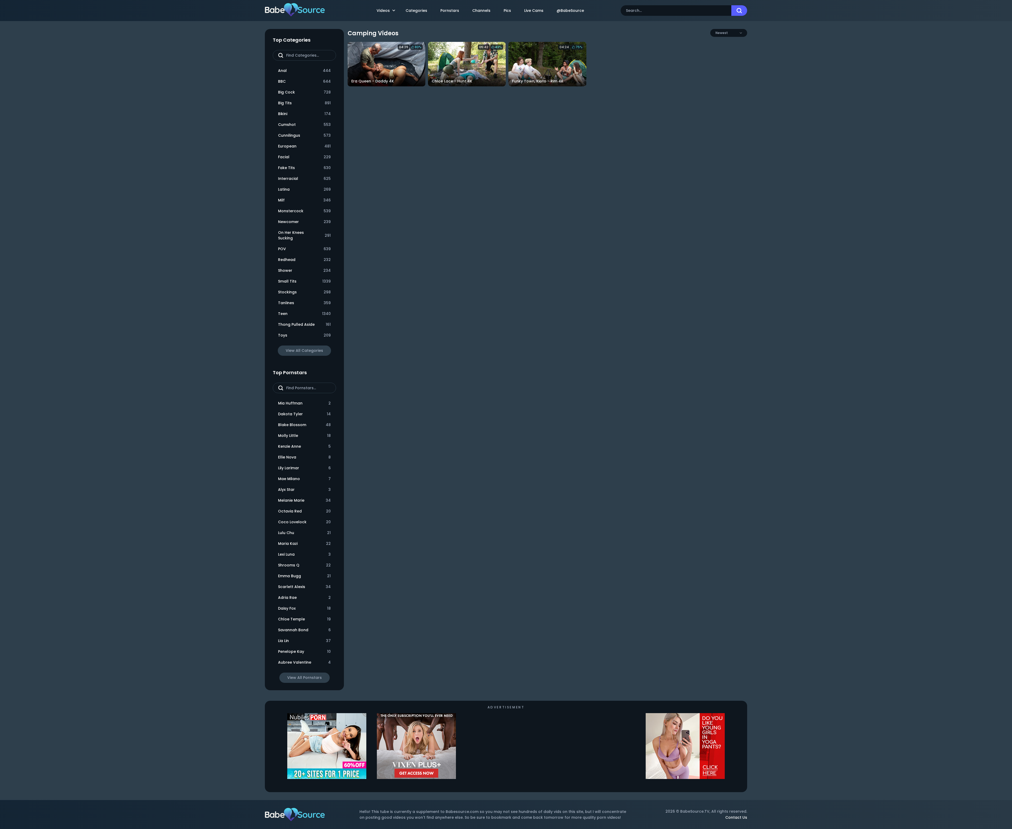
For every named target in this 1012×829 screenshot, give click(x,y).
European (304, 146)
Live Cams (533, 10)
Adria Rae (304, 597)
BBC (304, 81)
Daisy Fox (304, 608)
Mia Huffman (304, 403)
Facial (304, 157)
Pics (507, 10)
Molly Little (304, 435)
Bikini (304, 113)
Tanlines (304, 302)
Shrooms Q (304, 565)
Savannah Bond (304, 630)
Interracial (304, 178)
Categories (416, 10)
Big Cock (304, 92)
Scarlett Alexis (304, 586)
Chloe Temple (304, 619)
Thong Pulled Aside (304, 324)
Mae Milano (304, 478)
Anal (304, 70)
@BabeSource (570, 10)
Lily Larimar (304, 468)
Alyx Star (304, 489)
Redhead (304, 259)
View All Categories (304, 350)
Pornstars (449, 10)
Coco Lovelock (304, 522)
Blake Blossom (304, 424)
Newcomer (304, 221)
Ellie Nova (304, 457)
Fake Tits (304, 167)
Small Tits (304, 281)
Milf (304, 200)
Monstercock (304, 211)
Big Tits (304, 103)
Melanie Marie (304, 500)
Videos (383, 10)
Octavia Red (304, 511)
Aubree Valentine (304, 662)
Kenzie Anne (304, 446)
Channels (481, 10)
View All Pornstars (304, 677)
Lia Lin (304, 640)
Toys (304, 335)
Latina (304, 189)
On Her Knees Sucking (304, 235)
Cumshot (304, 124)
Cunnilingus (304, 135)
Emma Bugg (304, 576)
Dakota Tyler (304, 414)
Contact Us (736, 817)
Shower (304, 270)
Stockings (304, 292)
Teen (304, 313)
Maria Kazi (304, 543)
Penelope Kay (304, 651)
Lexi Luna (304, 554)
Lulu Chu (304, 532)
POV (304, 248)
